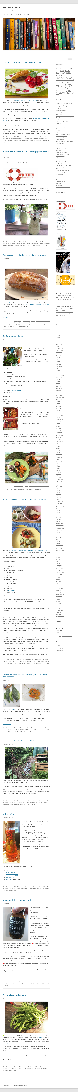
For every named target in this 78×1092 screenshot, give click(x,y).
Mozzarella (64, 82)
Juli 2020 (58, 466)
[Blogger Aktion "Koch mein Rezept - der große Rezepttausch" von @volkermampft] (63, 272)
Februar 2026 (59, 344)
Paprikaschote (66, 84)
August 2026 (59, 334)
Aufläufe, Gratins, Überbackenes (32, 486)
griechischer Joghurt (37, 324)
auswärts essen (59, 112)
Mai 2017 (58, 536)
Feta (58, 77)
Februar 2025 (59, 366)
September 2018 (60, 506)
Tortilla (45, 663)
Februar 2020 (59, 476)
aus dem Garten (18, 245)
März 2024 (58, 386)
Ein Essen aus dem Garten (13, 336)
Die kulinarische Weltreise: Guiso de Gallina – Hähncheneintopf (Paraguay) (65, 308)
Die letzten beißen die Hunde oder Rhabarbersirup (23, 741)
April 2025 (58, 363)
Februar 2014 (59, 607)
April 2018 (58, 516)
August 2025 (59, 355)
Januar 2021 (58, 455)
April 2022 (58, 428)
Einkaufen (58, 123)
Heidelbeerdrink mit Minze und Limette (16, 875)
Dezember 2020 (59, 457)
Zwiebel (58, 94)
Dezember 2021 (59, 435)
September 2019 (60, 485)
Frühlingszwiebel (64, 77)
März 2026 (58, 343)
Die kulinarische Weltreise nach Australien (26, 100)
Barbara (58, 297)
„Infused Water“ (9, 814)
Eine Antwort (6, 258)
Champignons (66, 72)
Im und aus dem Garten (33, 241)
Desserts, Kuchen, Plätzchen (27, 136)
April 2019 (58, 494)
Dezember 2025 (59, 348)
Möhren (11, 489)
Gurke (71, 77)
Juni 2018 (58, 512)
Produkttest (59, 163)
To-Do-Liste (58, 179)
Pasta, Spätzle (59, 159)
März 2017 (58, 539)
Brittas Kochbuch (11, 7)
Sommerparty (34, 245)
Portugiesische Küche (61, 161)
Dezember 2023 (59, 392)
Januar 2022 (58, 434)
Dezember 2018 (59, 501)
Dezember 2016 (59, 545)
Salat (66, 87)
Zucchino (30, 731)
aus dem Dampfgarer (61, 108)
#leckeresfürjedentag (60, 67)
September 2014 (60, 594)
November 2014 (59, 590)
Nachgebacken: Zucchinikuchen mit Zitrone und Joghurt (25, 255)
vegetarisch (40, 245)
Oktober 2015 (59, 570)
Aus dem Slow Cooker (61, 110)
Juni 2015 (58, 577)
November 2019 (59, 481)
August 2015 (59, 574)
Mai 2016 (58, 557)
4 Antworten (6, 503)
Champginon (9, 731)
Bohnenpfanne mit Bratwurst (14, 995)
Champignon (59, 72)
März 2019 (58, 496)
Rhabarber (21, 804)
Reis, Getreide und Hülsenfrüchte (25, 729)
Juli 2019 (58, 488)
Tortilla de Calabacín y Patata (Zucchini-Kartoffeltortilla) (24, 499)
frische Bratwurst (34, 1068)
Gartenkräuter (41, 1068)
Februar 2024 (59, 388)
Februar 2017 (59, 541)
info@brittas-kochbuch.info (65, 636)
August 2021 (59, 443)
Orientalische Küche (60, 158)
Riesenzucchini (14, 709)
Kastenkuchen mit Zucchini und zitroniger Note (37, 304)
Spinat (57, 89)
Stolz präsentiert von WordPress (20, 1085)
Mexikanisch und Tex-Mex (62, 152)
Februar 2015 (59, 585)
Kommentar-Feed (60, 648)
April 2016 (58, 559)
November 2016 (59, 547)
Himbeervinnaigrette (16, 390)
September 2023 (60, 397)
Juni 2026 (58, 337)
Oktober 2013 (59, 614)
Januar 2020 (58, 477)
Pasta (62, 85)
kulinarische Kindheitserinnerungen (64, 148)
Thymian (37, 663)
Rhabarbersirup (27, 804)
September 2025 (60, 354)
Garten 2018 (8, 663)
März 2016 (58, 561)
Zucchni (19, 665)
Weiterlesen (7, 238)
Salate (57, 168)
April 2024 (58, 384)
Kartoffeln (9, 1070)
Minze (8, 890)
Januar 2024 (58, 390)
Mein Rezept (42, 241)
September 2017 (60, 528)
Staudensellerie (63, 89)
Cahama (11, 302)
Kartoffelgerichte (38, 659)
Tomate (21, 731)
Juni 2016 (58, 556)
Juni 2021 (58, 446)
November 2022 (59, 415)
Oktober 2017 (59, 526)
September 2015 (60, 572)
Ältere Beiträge (7, 1080)
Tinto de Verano (10, 877)
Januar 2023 (58, 412)
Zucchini (45, 245)
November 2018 (59, 503)
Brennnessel (40, 983)
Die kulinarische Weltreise (63, 74)
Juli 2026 (58, 335)
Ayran (7, 870)
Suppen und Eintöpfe (21, 243)
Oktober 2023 (59, 395)
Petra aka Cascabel (60, 301)
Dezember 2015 (59, 567)
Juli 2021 (58, 445)
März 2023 (58, 408)
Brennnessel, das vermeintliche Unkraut (18, 900)
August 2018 (59, 508)
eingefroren (8, 1043)
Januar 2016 (58, 565)
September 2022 (60, 419)
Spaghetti (70, 87)
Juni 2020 (58, 468)
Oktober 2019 (59, 483)
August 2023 (59, 399)
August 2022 (59, 421)
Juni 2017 (58, 534)
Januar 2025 (58, 368)
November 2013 (59, 612)
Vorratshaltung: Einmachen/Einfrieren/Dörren (27, 802)
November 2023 (59, 394)
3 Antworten (6, 680)
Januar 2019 (58, 499)
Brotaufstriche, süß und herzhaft (63, 117)
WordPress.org (59, 650)
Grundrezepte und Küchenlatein (63, 134)
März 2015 (58, 583)
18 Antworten (6, 157)
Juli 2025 (58, 357)
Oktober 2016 (59, 548)
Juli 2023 (58, 401)
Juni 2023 (58, 403)
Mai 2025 (58, 361)
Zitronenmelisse (13, 890)
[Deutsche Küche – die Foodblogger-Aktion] (61, 249)
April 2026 (58, 341)
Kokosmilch (58, 81)
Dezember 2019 (59, 479)
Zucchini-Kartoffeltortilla (12, 665)
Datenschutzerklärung (7, 1085)
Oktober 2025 (59, 352)
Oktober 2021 (59, 439)
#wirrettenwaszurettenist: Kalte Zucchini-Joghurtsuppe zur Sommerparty (26, 153)
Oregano (17, 663)
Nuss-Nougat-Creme (40, 140)
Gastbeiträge (59, 128)
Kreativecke (58, 145)
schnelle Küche (17, 138)
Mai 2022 (58, 426)
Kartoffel (13, 663)
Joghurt (29, 245)
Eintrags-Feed (59, 647)
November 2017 (59, 525)
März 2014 (58, 605)
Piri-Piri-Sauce (23, 663)
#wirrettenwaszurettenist (9, 245)
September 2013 (60, 616)
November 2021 (59, 437)
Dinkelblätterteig (19, 140)
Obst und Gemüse (9, 138)
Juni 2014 (58, 599)
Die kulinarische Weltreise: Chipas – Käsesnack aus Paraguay (64, 302)
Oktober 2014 (59, 592)
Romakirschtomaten (18, 489)
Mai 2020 (58, 470)
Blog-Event (65, 70)
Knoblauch (71, 80)
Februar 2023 (59, 410)
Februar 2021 (59, 454)
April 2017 (58, 537)
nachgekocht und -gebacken (32, 323)
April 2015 (58, 581)
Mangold (7, 489)
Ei (56, 77)
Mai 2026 (58, 339)
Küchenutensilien (60, 147)
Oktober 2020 (59, 461)
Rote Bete (25, 489)
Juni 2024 (58, 381)
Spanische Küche (15, 661)
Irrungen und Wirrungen (39, 136)
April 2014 (58, 603)
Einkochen (16, 804)
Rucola (32, 663)
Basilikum (25, 245)
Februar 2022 (59, 432)
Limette (5, 890)
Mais (72, 81)
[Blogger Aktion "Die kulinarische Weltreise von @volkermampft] (61, 230)
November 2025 (59, 350)
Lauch (62, 81)
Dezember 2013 (59, 610)
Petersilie (67, 85)
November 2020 (59, 459)
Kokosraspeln (32, 140)
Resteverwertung (60, 87)
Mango (57, 82)
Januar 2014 (58, 608)
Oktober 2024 (59, 374)
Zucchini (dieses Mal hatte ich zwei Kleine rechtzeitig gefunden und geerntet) (28, 550)
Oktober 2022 (59, 417)
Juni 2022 (58, 425)
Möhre (70, 82)
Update (63, 91)
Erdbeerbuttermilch (11, 872)
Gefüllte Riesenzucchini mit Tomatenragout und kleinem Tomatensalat (25, 675)
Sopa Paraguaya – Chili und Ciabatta (64, 312)
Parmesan (58, 85)
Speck (17, 731)
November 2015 (59, 568)
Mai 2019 (58, 492)
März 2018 (58, 517)
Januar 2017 (58, 543)
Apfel (72, 69)
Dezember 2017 (59, 523)
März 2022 (58, 430)
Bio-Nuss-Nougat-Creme (39, 118)
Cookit (57, 119)
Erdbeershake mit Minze (12, 874)
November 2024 (59, 372)
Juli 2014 (58, 597)
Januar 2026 (58, 346)
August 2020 (59, 465)
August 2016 (59, 552)
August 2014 (59, 596)
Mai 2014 (58, 601)
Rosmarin (28, 663)
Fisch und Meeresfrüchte (61, 125)
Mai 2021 (58, 448)
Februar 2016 (59, 563)
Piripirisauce (11, 590)
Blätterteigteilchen (11, 140)
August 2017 (59, 530)
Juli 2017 (58, 532)
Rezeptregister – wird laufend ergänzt (21, 14)
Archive (58, 324)
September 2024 (60, 375)
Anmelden (58, 645)
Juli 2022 (58, 423)
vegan (33, 804)
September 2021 (60, 441)
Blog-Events (25, 241)
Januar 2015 (58, 587)
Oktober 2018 (59, 505)
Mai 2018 (58, 514)
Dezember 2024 (59, 370)
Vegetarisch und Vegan (26, 138)
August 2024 (59, 377)
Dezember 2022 (59, 414)
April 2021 (58, 450)
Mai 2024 (58, 383)
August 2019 (59, 486)
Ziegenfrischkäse (37, 489)
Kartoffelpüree (65, 80)
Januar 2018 (58, 521)
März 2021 (58, 452)
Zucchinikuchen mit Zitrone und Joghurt (19, 326)
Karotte (63, 78)
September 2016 (60, 550)
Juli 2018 (58, 510)
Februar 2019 (59, 497)
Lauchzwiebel (67, 81)
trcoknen (7, 985)
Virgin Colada (9, 879)
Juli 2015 (58, 576)
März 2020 (58, 474)
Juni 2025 (58, 359)
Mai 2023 (58, 405)
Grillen (57, 132)
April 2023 (58, 406)
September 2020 (60, 463)
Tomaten (41, 663)
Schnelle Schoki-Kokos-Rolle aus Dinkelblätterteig (22, 62)
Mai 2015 (58, 579)
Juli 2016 (58, 554)
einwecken (41, 1037)
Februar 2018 (59, 519)
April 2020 (58, 472)
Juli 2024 (58, 379)
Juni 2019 (58, 490)
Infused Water (46, 888)
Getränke (23, 800)
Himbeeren (25, 140)
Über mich (5, 14)
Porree (70, 85)
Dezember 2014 (59, 588)
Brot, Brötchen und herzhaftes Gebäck (65, 116)
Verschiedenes (59, 183)
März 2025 (58, 364)
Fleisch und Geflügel (60, 127)
